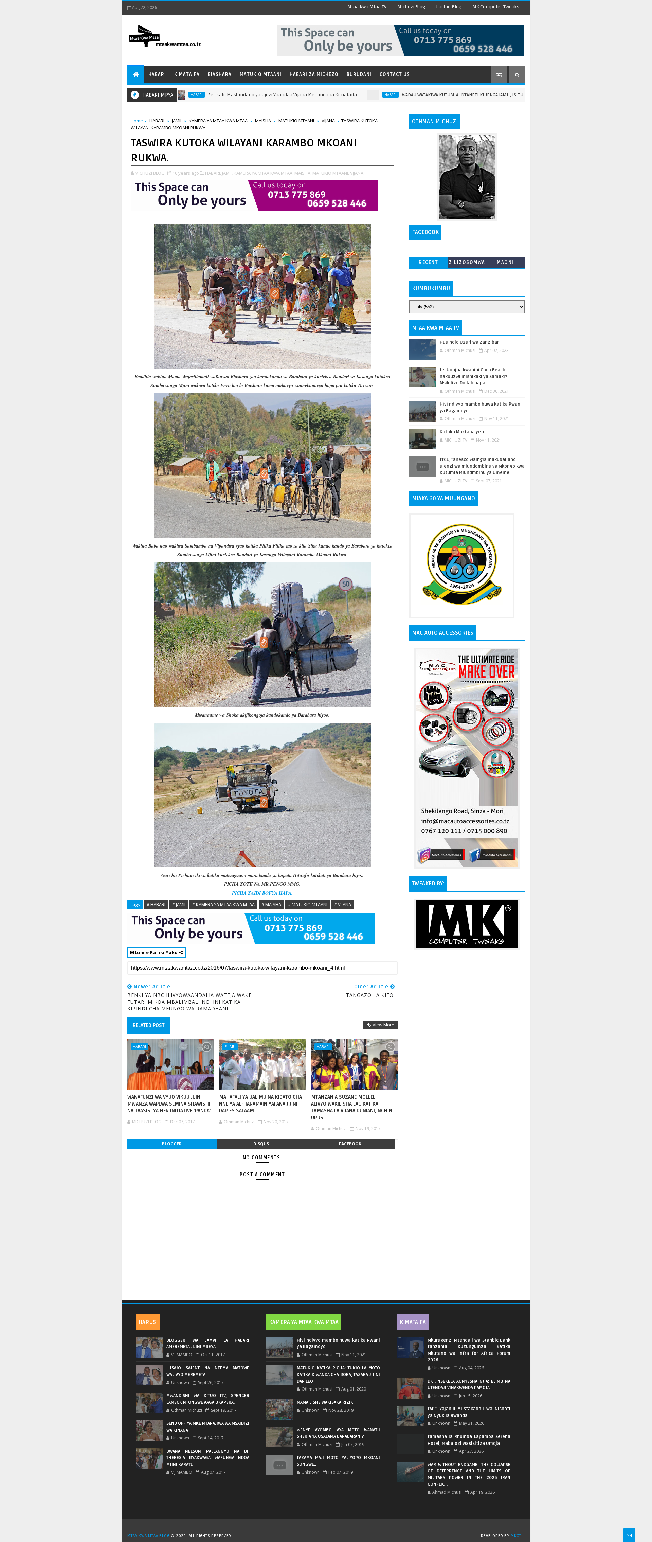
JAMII (176, 121)
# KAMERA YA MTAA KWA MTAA (223, 904)
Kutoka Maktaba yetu (463, 432)
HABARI (328, 94)
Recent (428, 262)
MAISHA (263, 121)
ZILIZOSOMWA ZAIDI (467, 263)
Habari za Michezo (314, 74)
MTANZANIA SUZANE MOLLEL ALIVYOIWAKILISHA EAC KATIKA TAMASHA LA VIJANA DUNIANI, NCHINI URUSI (352, 1107)
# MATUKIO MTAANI (307, 904)
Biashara (220, 74)
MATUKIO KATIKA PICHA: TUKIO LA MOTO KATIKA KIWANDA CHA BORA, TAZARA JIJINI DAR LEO (338, 1374)
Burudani (359, 74)
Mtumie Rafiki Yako (154, 952)
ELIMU (230, 1046)
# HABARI (156, 904)
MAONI (505, 262)
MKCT (516, 1535)
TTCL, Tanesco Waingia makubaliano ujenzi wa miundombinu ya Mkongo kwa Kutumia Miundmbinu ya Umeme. (482, 466)
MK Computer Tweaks (495, 7)
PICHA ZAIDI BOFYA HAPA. (262, 893)
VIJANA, (357, 173)
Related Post (149, 1025)
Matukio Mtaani (261, 74)
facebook (350, 1144)
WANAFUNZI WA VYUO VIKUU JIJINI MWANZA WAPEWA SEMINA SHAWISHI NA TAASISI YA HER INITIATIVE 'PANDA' (169, 1104)
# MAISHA (271, 904)
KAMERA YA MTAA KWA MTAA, (263, 173)
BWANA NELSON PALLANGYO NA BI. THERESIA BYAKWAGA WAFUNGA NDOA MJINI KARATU (207, 1458)
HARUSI (148, 1322)
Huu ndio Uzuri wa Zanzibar (469, 342)
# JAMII (178, 904)
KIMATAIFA (413, 1322)
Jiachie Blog (448, 7)
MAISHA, (302, 173)
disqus (261, 1144)
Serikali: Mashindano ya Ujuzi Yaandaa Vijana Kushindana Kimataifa (219, 95)
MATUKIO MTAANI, (330, 173)
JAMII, (227, 173)
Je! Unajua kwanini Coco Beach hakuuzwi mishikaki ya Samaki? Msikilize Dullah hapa (473, 376)
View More (383, 1025)
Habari (157, 74)
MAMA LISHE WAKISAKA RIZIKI (326, 1402)
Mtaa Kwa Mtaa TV (366, 7)
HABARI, (213, 173)
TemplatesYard (328, 1527)
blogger (172, 1144)
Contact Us (395, 74)
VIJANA (328, 121)
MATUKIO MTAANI (296, 121)
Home (137, 121)
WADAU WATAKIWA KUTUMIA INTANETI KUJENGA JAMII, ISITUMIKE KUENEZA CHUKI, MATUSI (431, 95)
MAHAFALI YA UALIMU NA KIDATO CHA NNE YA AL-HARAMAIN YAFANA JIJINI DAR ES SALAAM (260, 1104)
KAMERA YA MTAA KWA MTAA (218, 121)
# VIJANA (342, 904)
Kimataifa (187, 74)
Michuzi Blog (411, 7)
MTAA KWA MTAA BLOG (148, 1535)
